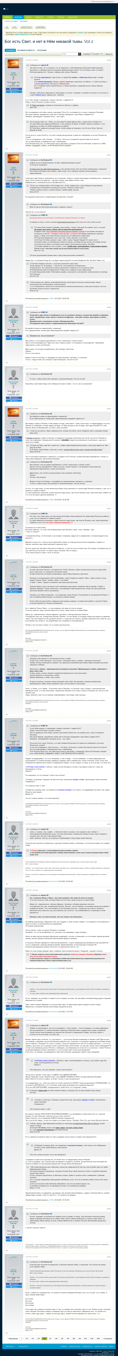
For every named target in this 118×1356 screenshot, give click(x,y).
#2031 (109, 508)
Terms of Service (101, 1346)
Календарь (24, 21)
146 (68, 1338)
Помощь (64, 1346)
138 (56, 1338)
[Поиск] (79, 54)
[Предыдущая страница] (100, 54)
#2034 (109, 721)
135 (38, 1338)
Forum (14, 27)
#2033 (109, 651)
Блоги (28, 17)
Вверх (111, 1346)
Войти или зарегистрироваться (102, 1)
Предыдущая (13, 1338)
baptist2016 (13, 1222)
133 (27, 1338)
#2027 (109, 155)
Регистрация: (11, 82)
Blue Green (10, 1346)
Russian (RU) (23, 1346)
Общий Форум (40, 27)
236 (79, 1338)
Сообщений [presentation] (10, 50)
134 (32, 1338)
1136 (91, 1338)
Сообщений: (11, 86)
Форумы (18, 17)
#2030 (109, 409)
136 (44, 1338)
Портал (7, 17)
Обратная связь (74, 1346)
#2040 (109, 1257)
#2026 (109, 60)
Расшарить (15, 89)
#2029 (109, 369)
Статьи (50, 17)
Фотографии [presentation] (41, 50)
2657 (98, 1338)
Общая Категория (26, 27)
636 (85, 1338)
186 (74, 1338)
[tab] (10, 50)
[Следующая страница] (102, 54)
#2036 (109, 890)
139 (62, 1338)
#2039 (109, 1209)
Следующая (107, 1338)
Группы (61, 17)
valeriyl (13, 575)
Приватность (87, 1346)
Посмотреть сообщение (47, 65)
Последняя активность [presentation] (26, 50)
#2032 (109, 562)
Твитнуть (15, 92)
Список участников (11, 21)
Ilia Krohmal (13, 320)
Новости (39, 17)
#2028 (109, 307)
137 (50, 1338)
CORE (13, 73)
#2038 (109, 1020)
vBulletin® (112, 1352)
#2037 (109, 977)
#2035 (109, 824)
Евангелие (73, 17)
